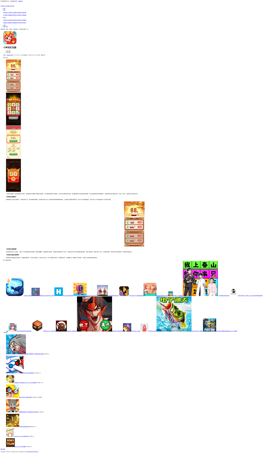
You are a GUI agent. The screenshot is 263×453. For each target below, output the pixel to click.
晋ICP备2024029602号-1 (32, 451)
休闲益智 (5, 20)
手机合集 (12, 6)
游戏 (4, 17)
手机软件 (3, 6)
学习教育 (5, 15)
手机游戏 (7, 6)
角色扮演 (15, 20)
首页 (4, 8)
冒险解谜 (15, 22)
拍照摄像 (10, 15)
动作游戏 (10, 20)
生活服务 (15, 12)
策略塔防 (10, 22)
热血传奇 (19, 20)
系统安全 (19, 15)
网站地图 (3, 449)
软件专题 (5, 26)
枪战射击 (5, 22)
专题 (4, 25)
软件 (4, 10)
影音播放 (19, 12)
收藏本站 (20, 1)
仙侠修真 (24, 20)
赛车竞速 (19, 22)
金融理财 (24, 12)
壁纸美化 (15, 15)
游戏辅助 (24, 15)
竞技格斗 (24, 22)
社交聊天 (10, 12)
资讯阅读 (5, 12)
